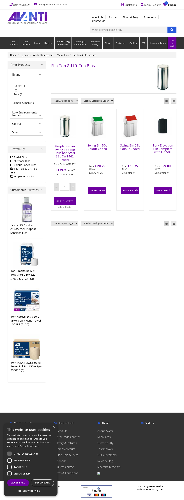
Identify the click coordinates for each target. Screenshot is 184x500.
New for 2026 (172, 43)
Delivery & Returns (65, 443)
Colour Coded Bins (24, 165)
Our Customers (107, 455)
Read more (33, 446)
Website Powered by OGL (150, 489)
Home (13, 55)
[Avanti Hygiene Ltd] (27, 17)
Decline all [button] (42, 482)
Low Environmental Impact (25, 113)
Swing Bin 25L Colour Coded (130, 147)
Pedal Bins (20, 157)
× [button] (53, 427)
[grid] (166, 101)
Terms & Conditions (66, 473)
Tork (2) (18, 94)
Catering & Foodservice (80, 43)
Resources (150, 17)
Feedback (60, 461)
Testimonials (105, 449)
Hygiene (48, 43)
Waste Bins (62, 55)
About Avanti (105, 431)
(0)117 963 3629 (21, 4)
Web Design (150, 486)
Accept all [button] (18, 482)
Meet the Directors (109, 467)
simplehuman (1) (23, 102)
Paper (37, 43)
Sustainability (105, 443)
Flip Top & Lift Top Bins (84, 55)
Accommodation (158, 43)
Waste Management (43, 55)
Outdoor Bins (21, 161)
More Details (97, 190)
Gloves (108, 43)
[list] (173, 101)
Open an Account (64, 449)
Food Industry (26, 43)
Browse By (17, 149)
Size (15, 132)
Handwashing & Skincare (63, 43)
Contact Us (98, 21)
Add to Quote (64, 207)
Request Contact (64, 467)
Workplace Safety (95, 43)
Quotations (130, 4)
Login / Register (152, 4)
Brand (16, 74)
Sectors (113, 17)
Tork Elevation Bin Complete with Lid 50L (163, 148)
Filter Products (20, 65)
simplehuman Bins (24, 176)
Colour (16, 124)
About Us (97, 17)
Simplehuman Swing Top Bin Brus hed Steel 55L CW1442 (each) (65, 153)
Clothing (133, 43)
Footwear (120, 43)
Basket (170, 3)
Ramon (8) (19, 85)
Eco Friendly (14, 43)
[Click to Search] (171, 30)
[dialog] (31, 459)
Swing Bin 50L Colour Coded (97, 147)
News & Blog (130, 17)
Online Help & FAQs (66, 455)
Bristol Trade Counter (67, 437)
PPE (143, 43)
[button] (30, 491)
